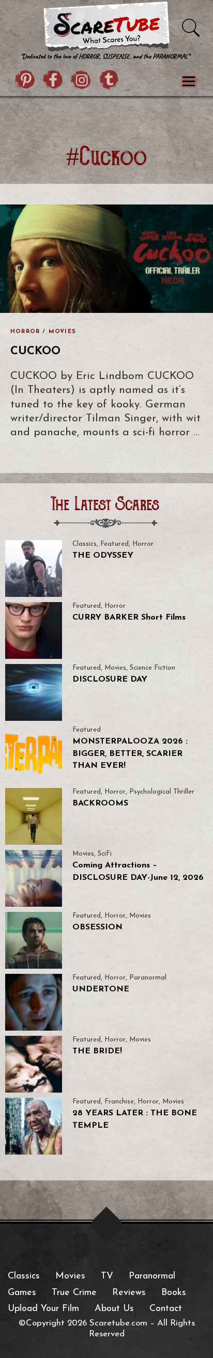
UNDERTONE (100, 989)
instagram (81, 81)
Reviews (129, 1293)
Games (22, 1293)
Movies (62, 332)
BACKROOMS (100, 803)
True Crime (74, 1293)
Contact (165, 1309)
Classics (84, 544)
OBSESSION (97, 927)
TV (107, 1276)
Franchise (119, 1101)
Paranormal (147, 977)
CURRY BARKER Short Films (129, 617)
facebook (53, 81)
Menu (188, 81)
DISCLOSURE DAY (109, 679)
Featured (114, 544)
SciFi (105, 853)
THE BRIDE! (97, 1051)
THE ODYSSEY (102, 555)
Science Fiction (152, 668)
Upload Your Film (43, 1309)
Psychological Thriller (161, 791)
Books (173, 1293)
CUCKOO (35, 351)
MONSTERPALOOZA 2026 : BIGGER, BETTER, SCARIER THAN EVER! (130, 753)
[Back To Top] (106, 1225)
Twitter (109, 81)
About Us (114, 1309)
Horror (25, 332)
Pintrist (25, 81)
